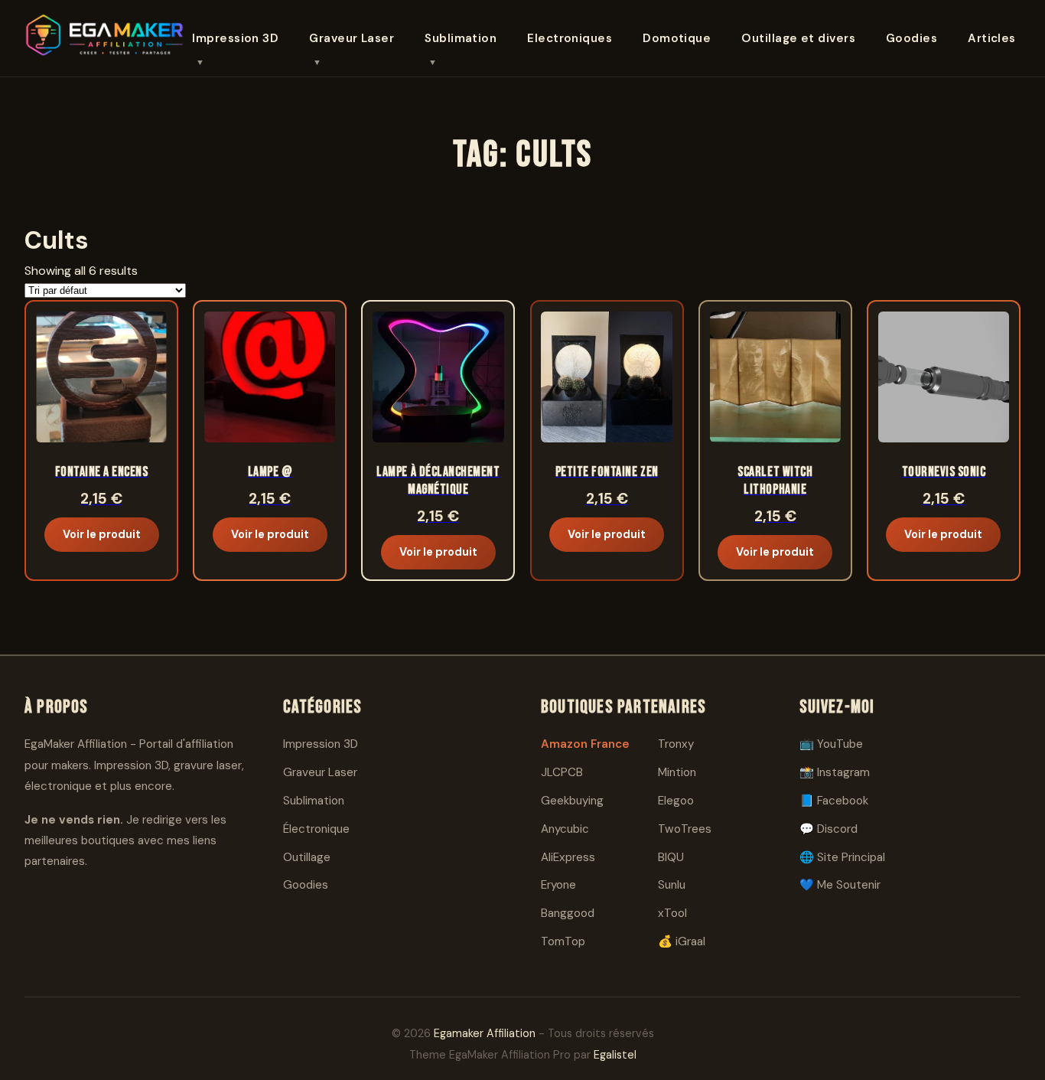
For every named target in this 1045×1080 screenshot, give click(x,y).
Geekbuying (572, 800)
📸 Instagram (834, 772)
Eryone (558, 884)
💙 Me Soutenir (840, 884)
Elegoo (676, 800)
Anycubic (565, 829)
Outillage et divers (798, 38)
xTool (672, 913)
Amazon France (585, 744)
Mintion (677, 772)
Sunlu (671, 884)
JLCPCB (562, 772)
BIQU (671, 857)
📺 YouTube (831, 744)
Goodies (911, 38)
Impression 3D (235, 38)
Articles (992, 38)
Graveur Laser (351, 38)
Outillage (306, 857)
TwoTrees (684, 829)
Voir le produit (102, 534)
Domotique (677, 38)
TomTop (563, 941)
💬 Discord (828, 829)
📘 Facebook (833, 800)
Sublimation (460, 38)
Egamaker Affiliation (485, 1033)
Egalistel (615, 1055)
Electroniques (569, 38)
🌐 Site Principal (842, 857)
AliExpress (568, 857)
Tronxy (676, 744)
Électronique (316, 829)
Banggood (567, 913)
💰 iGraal (681, 941)
